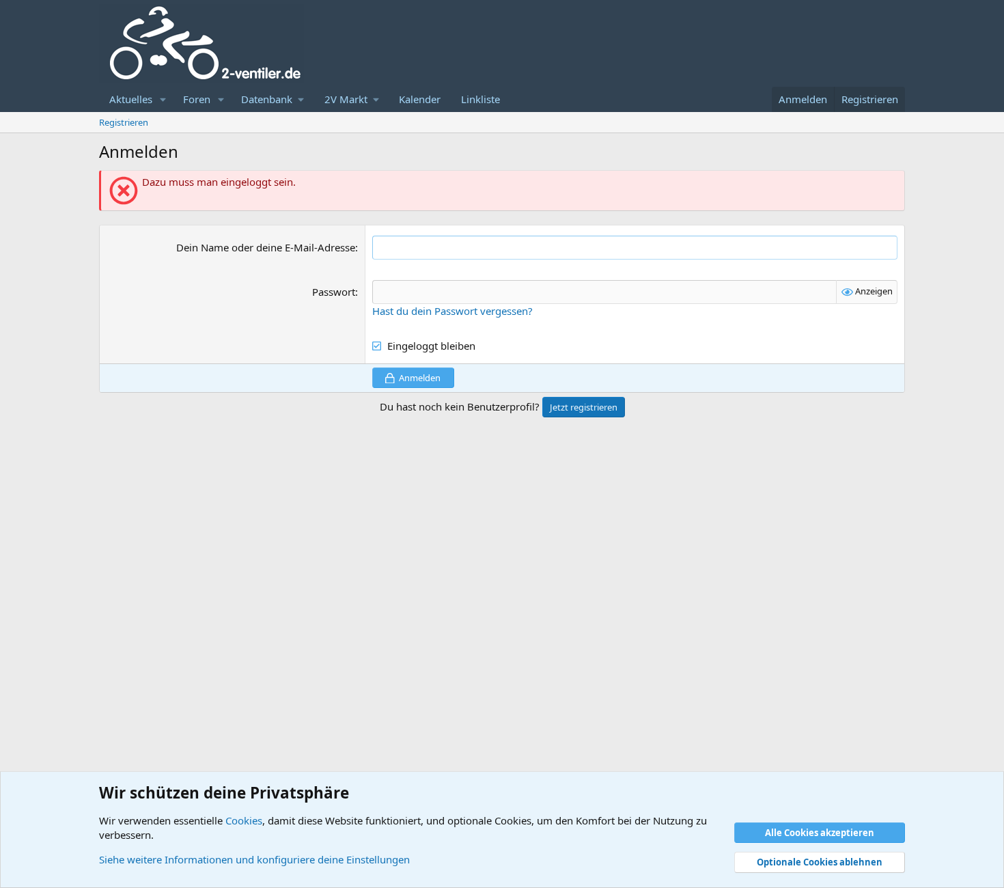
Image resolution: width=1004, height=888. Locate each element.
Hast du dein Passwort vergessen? (452, 311)
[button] (163, 99)
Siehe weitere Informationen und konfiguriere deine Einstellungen (254, 859)
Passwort (333, 292)
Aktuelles (130, 99)
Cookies (243, 820)
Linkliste (480, 99)
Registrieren (123, 122)
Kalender (420, 99)
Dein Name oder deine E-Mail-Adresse (265, 247)
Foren (196, 99)
